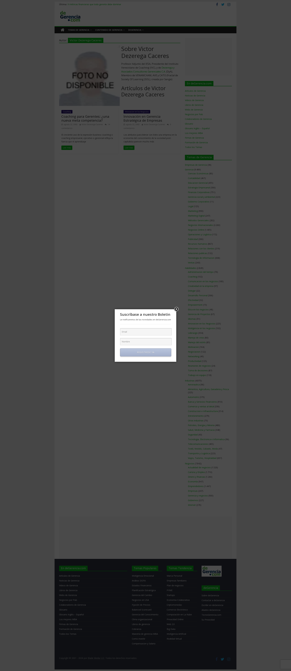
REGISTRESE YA (145, 352)
